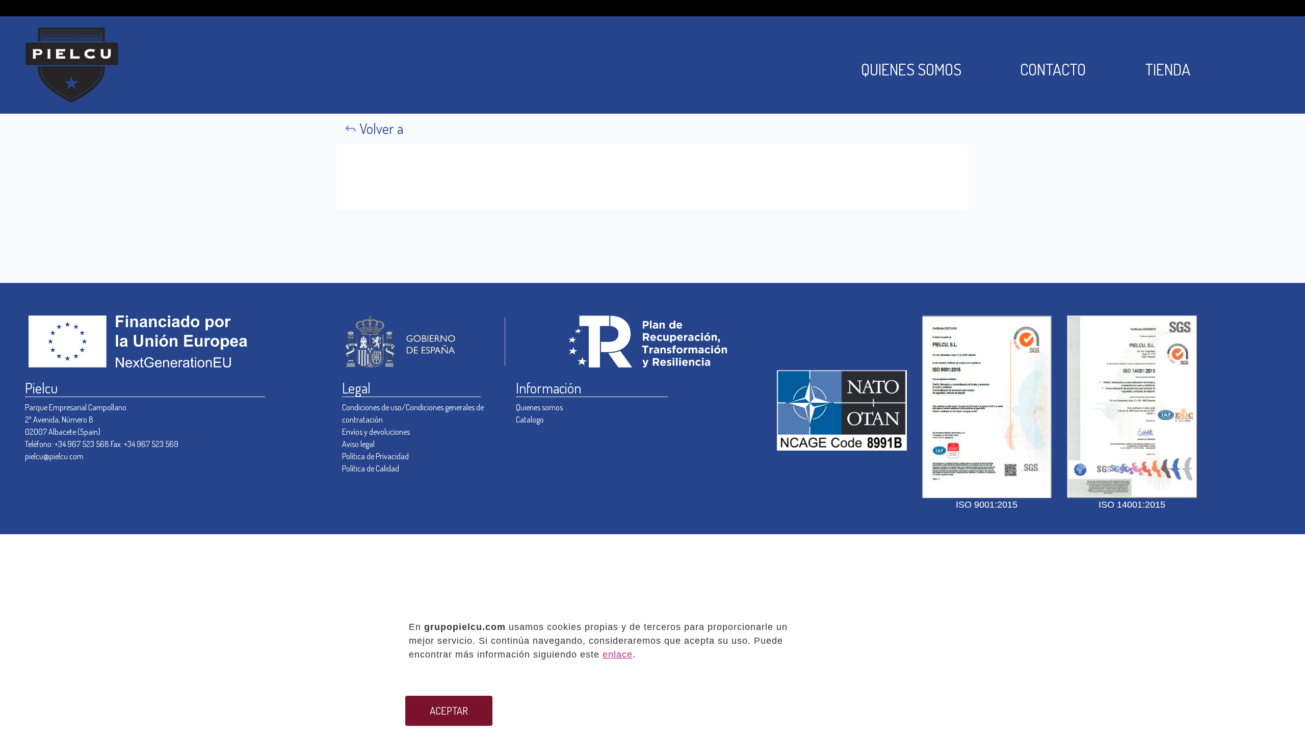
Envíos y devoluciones (376, 432)
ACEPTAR (449, 710)
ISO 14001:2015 (1132, 505)
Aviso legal (358, 444)
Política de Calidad (370, 468)
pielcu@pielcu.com (54, 456)
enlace (618, 654)
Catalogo (530, 419)
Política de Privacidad (375, 456)
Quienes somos (539, 407)
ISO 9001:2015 (986, 505)
